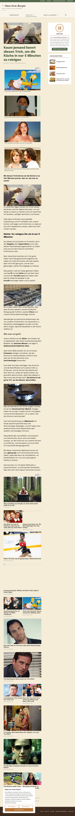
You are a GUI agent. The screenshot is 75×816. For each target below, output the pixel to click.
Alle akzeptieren (19, 809)
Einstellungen (11, 806)
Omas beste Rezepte (15, 5)
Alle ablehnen (25, 806)
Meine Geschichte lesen (59, 49)
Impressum (70, 1)
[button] (65, 15)
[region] (19, 800)
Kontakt (49, 1)
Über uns (42, 1)
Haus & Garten (50, 15)
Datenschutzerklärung (59, 1)
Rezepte (29, 15)
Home (41, 811)
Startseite (14, 15)
